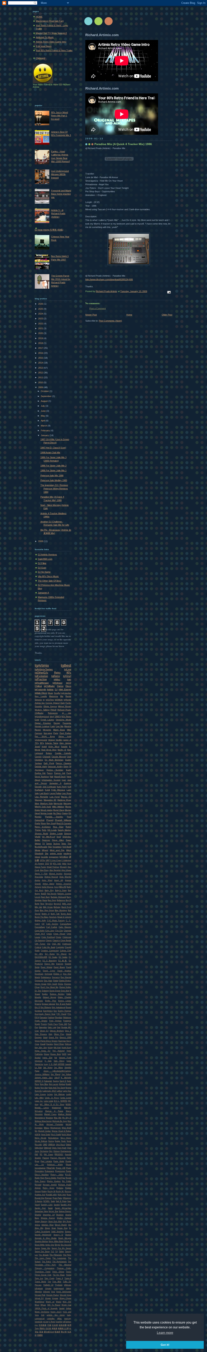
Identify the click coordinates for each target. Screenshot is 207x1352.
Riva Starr (58, 827)
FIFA (37, 1018)
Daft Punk (49, 763)
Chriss (58, 937)
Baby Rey (49, 890)
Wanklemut (39, 1302)
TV (43, 843)
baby (69, 1315)
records (44, 857)
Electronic (39, 1001)
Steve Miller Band (56, 1241)
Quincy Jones (57, 1175)
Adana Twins (40, 867)
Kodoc (37, 1088)
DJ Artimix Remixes (47, 554)
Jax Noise (47, 1068)
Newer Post (91, 314)
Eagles (45, 994)
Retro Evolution (43, 827)
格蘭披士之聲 (63, 1328)
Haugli (42, 1044)
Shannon (59, 1215)
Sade (53, 1201)
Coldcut (38, 947)
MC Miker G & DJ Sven (52, 1104)
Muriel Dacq (58, 810)
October (45, 391)
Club (69, 756)
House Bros (55, 1054)
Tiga (50, 847)
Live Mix (59, 726)
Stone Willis (40, 1245)
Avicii (56, 887)
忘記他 (48, 1328)
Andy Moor (53, 746)
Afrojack (63, 867)
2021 (41, 328)
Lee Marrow (59, 1094)
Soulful (57, 693)
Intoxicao (38, 1061)
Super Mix (45, 1248)
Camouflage (40, 927)
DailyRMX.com (45, 559)
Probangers (49, 1171)
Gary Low (52, 1027)
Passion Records (57, 1158)
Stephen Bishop (41, 1241)
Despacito (39, 981)
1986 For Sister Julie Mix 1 (53, 470)
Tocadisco (57, 847)
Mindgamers (55, 1128)
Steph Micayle (64, 1238)
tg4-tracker (66, 693)
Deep (66, 766)
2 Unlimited (66, 860)
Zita (46, 853)
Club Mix (56, 944)
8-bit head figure (44, 46)
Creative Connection (50, 951)
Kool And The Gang (57, 1088)
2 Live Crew (55, 860)
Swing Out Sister (42, 1252)
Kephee (62, 1084)
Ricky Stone (48, 1188)
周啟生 (42, 1328)
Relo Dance (40, 1181)
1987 (48, 860)
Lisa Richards (41, 797)
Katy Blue (44, 1084)
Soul (59, 837)
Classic (49, 940)
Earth (68, 770)
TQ (56, 1252)
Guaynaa (62, 1041)
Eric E (37, 1007)
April (43, 420)
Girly (50, 1034)
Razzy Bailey (50, 1178)
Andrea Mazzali (51, 877)
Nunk (63, 1141)
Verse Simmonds (63, 1292)
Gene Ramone (42, 776)
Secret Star (53, 1211)
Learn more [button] (165, 1332)
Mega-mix (58, 803)
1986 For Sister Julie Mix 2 (53, 465)
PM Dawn (48, 1154)
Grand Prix (53, 1037)
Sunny (37, 1248)
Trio (49, 1282)
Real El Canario (63, 823)
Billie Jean (66, 904)
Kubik (47, 790)
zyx (36, 1325)
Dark (62, 703)
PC (41, 1154)
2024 (41, 313)
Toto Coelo (49, 1278)
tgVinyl (67, 676)
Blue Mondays (61, 910)
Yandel (61, 1308)
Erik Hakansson (58, 1007)
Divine (60, 984)
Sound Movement (43, 1235)
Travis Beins (40, 1282)
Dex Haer (48, 981)
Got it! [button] (165, 1344)
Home (129, 314)
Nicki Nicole (40, 1138)
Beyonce (49, 904)
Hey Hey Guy (41, 1048)
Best (42, 904)
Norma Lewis (46, 813)
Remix (68, 696)
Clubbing (39, 760)
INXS (64, 1054)
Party (55, 733)
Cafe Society (52, 924)
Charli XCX (40, 934)
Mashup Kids (46, 803)
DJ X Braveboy (49, 961)
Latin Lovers (40, 1094)
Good (45, 1037)
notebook (38, 1322)
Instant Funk (65, 1058)
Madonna (53, 696)
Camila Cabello (63, 753)
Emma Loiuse (64, 1001)
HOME (39, 17)
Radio (37, 1178)
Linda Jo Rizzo (52, 1098)
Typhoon (58, 1285)
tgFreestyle (40, 689)
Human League (42, 726)
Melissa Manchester (43, 1121)
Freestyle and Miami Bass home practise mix (61, 194)
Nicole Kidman (41, 1141)
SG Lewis (52, 830)
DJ (56, 689)
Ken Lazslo (53, 1084)
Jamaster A (43, 592)
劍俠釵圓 (63, 1325)
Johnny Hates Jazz (44, 1078)
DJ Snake (53, 957)
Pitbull (53, 710)
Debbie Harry (41, 766)
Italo (69, 679)
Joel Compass (49, 787)
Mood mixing (46, 810)
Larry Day (67, 1091)
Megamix (47, 730)
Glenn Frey (59, 1034)
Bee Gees (52, 900)
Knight (68, 1084)
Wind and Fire (57, 850)
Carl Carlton (51, 927)
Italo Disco (59, 1061)
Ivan (64, 780)
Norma (51, 1141)
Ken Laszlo (41, 696)
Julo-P (57, 1078)
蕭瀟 (41, 1332)
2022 (41, 323)
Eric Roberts (46, 1007)
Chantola (67, 931)
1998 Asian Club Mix (50, 452)
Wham (43, 1305)
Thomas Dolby (64, 1268)
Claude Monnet (59, 756)
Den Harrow (66, 977)
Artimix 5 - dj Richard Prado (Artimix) (58, 213)
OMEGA (51, 1145)
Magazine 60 (50, 800)
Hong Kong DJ (42, 1051)
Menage (67, 803)
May (43, 416)
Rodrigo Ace (40, 1195)
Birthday (57, 907)
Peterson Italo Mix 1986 (51, 475)
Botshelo (53, 917)
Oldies (68, 1145)
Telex (63, 843)
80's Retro (66, 716)
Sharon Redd (41, 833)
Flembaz (58, 1018)
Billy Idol (38, 907)
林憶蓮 (54, 1328)
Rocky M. (60, 1191)
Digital (55, 981)
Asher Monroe (47, 887)
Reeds (68, 1178)
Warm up (50, 1302)
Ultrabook (39, 1288)
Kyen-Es (38, 1091)
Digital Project (65, 981)
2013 (41, 368)
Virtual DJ (39, 1298)
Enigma (38, 1004)
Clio (48, 944)
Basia (44, 900)
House (46, 1054)
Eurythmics (48, 1011)
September (46, 396)
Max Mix (57, 1118)
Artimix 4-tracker (63, 884)
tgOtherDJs (41, 672)
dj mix (66, 713)
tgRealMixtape (42, 683)
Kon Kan (44, 1088)
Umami (48, 1288)
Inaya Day (47, 1058)
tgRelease (57, 683)
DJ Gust (42, 567)
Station (68, 1235)
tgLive (67, 669)
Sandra (57, 1205)
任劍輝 (55, 1325)
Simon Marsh (61, 1225)
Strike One (49, 1245)
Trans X (59, 1278)
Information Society (51, 780)
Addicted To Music (45, 37)
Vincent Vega (65, 1295)
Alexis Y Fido (41, 874)
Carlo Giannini (65, 927)
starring (59, 1322)
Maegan (38, 800)
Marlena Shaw (64, 800)
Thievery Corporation (44, 1268)
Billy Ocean (48, 907)
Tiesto (68, 1272)
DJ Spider (63, 957)
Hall (51, 776)
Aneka (37, 880)
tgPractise (41, 679)
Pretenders (39, 1171)
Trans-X (67, 1278)
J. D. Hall (53, 1064)
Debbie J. (57, 974)
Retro (57, 672)
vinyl (52, 716)
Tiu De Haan (59, 1275)
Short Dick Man (55, 1221)
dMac (59, 1319)
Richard (38, 1185)
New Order (46, 1135)
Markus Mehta (64, 1114)
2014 (41, 363)
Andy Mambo (65, 877)
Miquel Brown (64, 706)
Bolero (49, 753)
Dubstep (45, 991)
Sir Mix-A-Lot (48, 837)
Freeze (44, 1024)
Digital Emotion (43, 723)
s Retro (52, 1322)
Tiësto (68, 1275)
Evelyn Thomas (64, 1011)
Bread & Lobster (64, 917)
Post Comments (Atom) (110, 321)
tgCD (68, 683)
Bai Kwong (52, 894)
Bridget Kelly (40, 920)
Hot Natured (58, 1051)
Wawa (58, 1302)
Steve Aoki (64, 736)
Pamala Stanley (54, 817)
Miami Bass (59, 730)
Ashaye (38, 887)
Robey (44, 1191)
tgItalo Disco (41, 693)
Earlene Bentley (57, 994)
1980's (58, 716)
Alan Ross (44, 870)
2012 (41, 372)
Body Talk (55, 914)
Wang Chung (65, 1298)
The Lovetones (59, 1258)
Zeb (42, 1315)
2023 (41, 318)
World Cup (66, 1305)
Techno (56, 843)
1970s (42, 860)
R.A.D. (68, 1175)
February (46, 430)
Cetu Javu (49, 931)
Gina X (68, 1031)
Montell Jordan (44, 1131)
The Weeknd (65, 1265)
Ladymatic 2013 (49, 1091)
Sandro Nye (66, 1205)
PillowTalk (50, 1168)
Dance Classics (63, 763)
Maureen (49, 1118)
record (45, 1322)
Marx (37, 803)
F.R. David (61, 1014)
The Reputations (59, 1262)
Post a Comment (97, 308)
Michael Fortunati (54, 1124)
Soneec (68, 1232)
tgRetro (55, 676)
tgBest (66, 665)
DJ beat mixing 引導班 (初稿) (49, 230)
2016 (41, 353)
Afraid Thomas (53, 867)
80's (69, 672)
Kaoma (56, 1081)
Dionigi (57, 723)
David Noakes (64, 971)
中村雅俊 (42, 1325)
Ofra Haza (60, 1145)
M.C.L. (57, 1101)
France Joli (59, 773)
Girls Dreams (41, 1034)
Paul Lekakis (46, 1161)
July (43, 406)
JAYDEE (60, 1064)
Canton (38, 756)
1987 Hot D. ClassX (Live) (53, 447)
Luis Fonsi (55, 797)
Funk (69, 773)
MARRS (63, 1101)
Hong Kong (66, 1048)
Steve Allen (58, 840)
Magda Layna (42, 1108)
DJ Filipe (42, 563)
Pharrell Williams (63, 820)
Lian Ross (66, 793)
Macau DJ (66, 797)
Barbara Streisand (58, 897)
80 (51, 864)
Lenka (68, 1094)
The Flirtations (56, 1255)
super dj (67, 740)
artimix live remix (56, 1315)
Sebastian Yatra (41, 1211)
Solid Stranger (57, 1232)
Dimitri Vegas (40, 984)
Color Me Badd (48, 947)
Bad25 (43, 894)
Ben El (68, 900)
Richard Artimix (50, 1185)
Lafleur (59, 1091)
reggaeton (54, 857)
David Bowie (59, 967)
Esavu (68, 1007)
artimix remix (56, 853)
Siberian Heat (47, 1225)
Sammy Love (47, 1205)
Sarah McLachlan (63, 1208)
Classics (56, 940)
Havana (49, 1044)
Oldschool (39, 1148)
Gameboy (43, 1027)
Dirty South (52, 984)
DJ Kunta (50, 954)
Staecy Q (58, 1235)
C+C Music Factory (56, 920)
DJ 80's (39, 954)
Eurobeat (38, 1011)
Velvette (46, 1292)
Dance (60, 686)
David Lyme (49, 971)
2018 (41, 343)
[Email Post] (168, 292)
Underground (41, 740)
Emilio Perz (50, 1001)
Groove (55, 1041)
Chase (49, 934)
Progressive (60, 1171)
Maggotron (56, 1108)
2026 (41, 304)
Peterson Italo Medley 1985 (53, 480)
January (45, 435)
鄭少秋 (64, 1332)
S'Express (67, 1198)
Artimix (50, 689)
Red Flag (61, 1178)
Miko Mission (58, 807)
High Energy (65, 689)
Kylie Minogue (58, 790)
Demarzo (56, 977)
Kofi (69, 787)
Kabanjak (48, 1081)
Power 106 (60, 1168)
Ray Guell (51, 823)
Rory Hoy (62, 1195)
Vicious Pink (40, 1295)
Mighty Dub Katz (43, 807)
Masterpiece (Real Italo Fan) (50, 21)
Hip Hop (57, 1048)
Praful (37, 823)
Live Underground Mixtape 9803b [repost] (60, 174)
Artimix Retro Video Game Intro (51, 42)
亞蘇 (49, 1325)
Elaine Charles (64, 997)
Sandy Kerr (40, 1208)
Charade (46, 756)
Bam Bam (45, 897)
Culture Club (65, 951)
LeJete (50, 1094)
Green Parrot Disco (43, 1041)
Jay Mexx (58, 1068)
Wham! (45, 850)
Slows (47, 1228)
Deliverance (46, 977)
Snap (54, 1228)
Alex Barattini (55, 870)
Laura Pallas (55, 793)
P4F (36, 1154)
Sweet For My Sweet (61, 1248)
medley (59, 740)
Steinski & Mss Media (45, 1238)
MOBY (68, 1104)
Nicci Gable (56, 1135)
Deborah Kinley (55, 766)
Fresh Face (53, 1024)
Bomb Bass (66, 914)
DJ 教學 (62, 961)
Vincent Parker (52, 1295)
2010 (41, 382)
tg (44, 700)
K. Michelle (66, 1078)
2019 (41, 338)
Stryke (57, 1245)
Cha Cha (59, 931)
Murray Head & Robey (61, 1131)
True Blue (56, 1282)
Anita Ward (47, 880)
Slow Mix (39, 1228)
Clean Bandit (65, 940)
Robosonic (53, 713)
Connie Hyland (52, 703)
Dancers (59, 964)
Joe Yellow (66, 1074)
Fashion (51, 1018)
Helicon (68, 1044)
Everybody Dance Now (45, 1014)
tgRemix (67, 700)
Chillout (38, 686)
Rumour (48, 1198)
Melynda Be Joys (59, 1121)
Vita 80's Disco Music (48, 576)
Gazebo (38, 706)
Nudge (57, 1141)
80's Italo (57, 864)
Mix (61, 696)
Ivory (46, 1064)
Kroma (68, 1088)
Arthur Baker (48, 884)
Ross (69, 1195)
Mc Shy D (66, 1118)
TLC (52, 1252)
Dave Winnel (46, 967)
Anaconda (39, 877)
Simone (38, 700)
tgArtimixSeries (44, 669)
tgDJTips (50, 700)
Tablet (61, 1252)
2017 (41, 348)
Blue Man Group (47, 910)
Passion (45, 1158)
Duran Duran (55, 991)
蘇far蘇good (49, 1332)
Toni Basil (66, 847)
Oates (65, 813)
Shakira (38, 1215)
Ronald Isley (51, 1195)
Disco (68, 686)
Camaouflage (65, 924)
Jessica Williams (42, 1074)
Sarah (50, 1208)
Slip (69, 1225)
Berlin (37, 904)
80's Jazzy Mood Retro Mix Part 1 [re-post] (59, 115)
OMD (45, 1145)
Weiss (37, 850)
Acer (69, 864)
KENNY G (39, 1081)
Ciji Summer (40, 940)
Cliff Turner (40, 944)
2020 (41, 333)
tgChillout (63, 857)
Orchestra (44, 1151)
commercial (39, 1319)
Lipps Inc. (39, 1101)
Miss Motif (66, 1128)
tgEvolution (41, 676)
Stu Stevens (66, 1245)
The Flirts (67, 1255)
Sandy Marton (64, 830)
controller (51, 1319)
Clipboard (40, 58)
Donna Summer (54, 770)
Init (55, 1058)
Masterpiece (40, 1118)
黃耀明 (40, 1335)
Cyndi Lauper (47, 720)
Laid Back (44, 793)
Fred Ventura (55, 1021)
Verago (51, 740)
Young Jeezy (56, 1312)
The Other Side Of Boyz (49, 581)
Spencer (46, 840)
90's (42, 743)
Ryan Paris (57, 1198)
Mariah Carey (50, 1114)
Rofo (44, 830)
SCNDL (46, 1201)
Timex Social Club (43, 1275)
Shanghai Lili (49, 1215)
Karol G (63, 1081)
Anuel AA (58, 880)
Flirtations (67, 1018)
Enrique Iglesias (48, 1004)
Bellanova (61, 900)
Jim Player (55, 1074)
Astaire (64, 746)
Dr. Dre (38, 991)
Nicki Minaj (66, 1135)
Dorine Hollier (65, 987)
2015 (41, 358)
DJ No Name (44, 572)
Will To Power (53, 1305)
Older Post (167, 314)
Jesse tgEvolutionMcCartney (57, 1071)
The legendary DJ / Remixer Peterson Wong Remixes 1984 (54, 488)
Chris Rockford (48, 937)
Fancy (50, 773)
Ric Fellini (66, 1181)
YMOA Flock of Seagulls (46, 1308)
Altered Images (55, 874)
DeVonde (48, 974)
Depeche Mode (63, 720)
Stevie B (67, 1241)
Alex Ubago (66, 870)
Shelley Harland (64, 1218)
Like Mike (39, 1098)
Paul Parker (65, 733)
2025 (41, 309)
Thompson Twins (43, 1272)
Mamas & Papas (54, 1111)
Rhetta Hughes (53, 1181)
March (44, 425)
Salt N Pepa (61, 1201)
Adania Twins (51, 743)
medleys (67, 853)
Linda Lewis (65, 1098)
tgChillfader (49, 686)
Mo (36, 1131)
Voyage (55, 1298)
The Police (46, 1262)
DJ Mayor (62, 954)
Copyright (60, 947)
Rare (42, 1178)
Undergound (59, 1288)
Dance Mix (49, 964)
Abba (64, 864)
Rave (43, 823)
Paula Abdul (58, 1161)
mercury (67, 1319)
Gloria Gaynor (50, 706)
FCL (69, 1014)
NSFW (37, 1135)
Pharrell (49, 820)
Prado (68, 1168)
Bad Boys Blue (49, 750)
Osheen (56, 1151)
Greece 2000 (65, 1037)
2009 (41, 387)
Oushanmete (65, 1151)
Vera (53, 1292)
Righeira (59, 1188)
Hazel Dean (59, 1044)
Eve (55, 1011)
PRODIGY (59, 1154)
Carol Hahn (39, 931)
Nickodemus (53, 1138)
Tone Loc (39, 1278)
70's (37, 743)
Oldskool (47, 1148)
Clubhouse (66, 944)
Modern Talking (42, 710)
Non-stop (48, 733)
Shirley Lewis (56, 833)
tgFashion (67, 1322)
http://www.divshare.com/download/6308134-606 (109, 279)
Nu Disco (57, 813)
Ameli (44, 746)
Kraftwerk (39, 790)
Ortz (51, 1151)
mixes (37, 857)
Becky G (62, 750)
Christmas (66, 937)
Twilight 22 (48, 1285)
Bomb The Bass (42, 917)
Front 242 (63, 1024)
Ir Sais (48, 1061)
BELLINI (62, 887)
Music (50, 693)
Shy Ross (67, 1221)
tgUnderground (42, 716)
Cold (37, 720)
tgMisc (57, 679)
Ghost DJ (44, 1031)
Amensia (67, 874)
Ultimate (67, 1285)
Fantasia (43, 1018)
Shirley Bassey (41, 1221)
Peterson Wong (55, 1165)
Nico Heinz (66, 1138)
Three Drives (58, 1272)
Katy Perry (62, 787)
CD (43, 924)
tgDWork (59, 700)
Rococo (68, 1191)
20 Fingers (39, 864)
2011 (41, 377)
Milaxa (46, 1128)
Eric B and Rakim (63, 1004)
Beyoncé (57, 904)
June (43, 411)
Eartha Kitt (40, 773)
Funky (68, 703)
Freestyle (67, 723)
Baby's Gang (61, 890)
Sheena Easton (48, 1218)
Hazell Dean (60, 776)
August (44, 401)
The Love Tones (43, 1258)
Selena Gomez (65, 1211)
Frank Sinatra (41, 1021)
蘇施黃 (57, 1332)
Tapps (49, 843)
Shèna (37, 1225)
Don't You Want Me (49, 987)
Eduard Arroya (49, 997)
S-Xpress (38, 1201)
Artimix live (40, 703)
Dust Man (65, 991)
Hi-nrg (50, 1048)
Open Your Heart (59, 1148)
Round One (39, 1198)
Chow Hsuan (59, 934)
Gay (58, 1027)
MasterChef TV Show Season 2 (51, 33)
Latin (52, 726)
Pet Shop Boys (45, 736)
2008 (41, 541)
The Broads (44, 1255)
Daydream (39, 974)
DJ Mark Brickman (54, 760)
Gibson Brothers (57, 1031)
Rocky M (51, 1191)
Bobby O (46, 914)
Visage (48, 1298)
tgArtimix (42, 665)
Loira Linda (48, 1101)
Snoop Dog (62, 1228)
